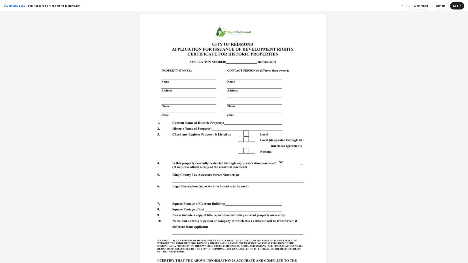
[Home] (14, 5)
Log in (457, 5)
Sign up (441, 5)
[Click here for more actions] (401, 5)
